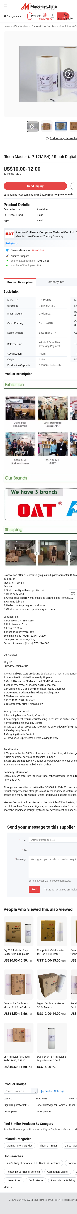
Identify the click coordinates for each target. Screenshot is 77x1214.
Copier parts (10, 1111)
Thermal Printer (48, 1145)
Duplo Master (36, 1180)
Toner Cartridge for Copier (50, 1105)
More (7, 1187)
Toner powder (43, 1111)
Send (34, 889)
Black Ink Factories (49, 1163)
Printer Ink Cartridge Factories (23, 1171)
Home (6, 26)
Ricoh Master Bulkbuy (63, 1180)
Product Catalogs (54, 1091)
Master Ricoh (13, 1180)
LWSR (7, 1098)
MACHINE (41, 1098)
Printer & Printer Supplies (44, 26)
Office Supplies (20, 26)
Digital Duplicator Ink (15, 1105)
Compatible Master (57, 1171)
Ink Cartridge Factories (19, 1163)
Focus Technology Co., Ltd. (45, 1199)
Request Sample (63, 194)
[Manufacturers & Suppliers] (39, 6)
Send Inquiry (35, 186)
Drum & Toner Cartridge (19, 1145)
